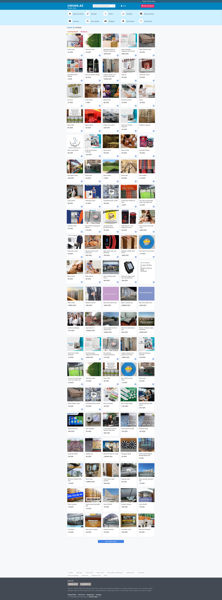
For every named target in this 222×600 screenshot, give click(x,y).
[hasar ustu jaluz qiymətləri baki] (146, 470)
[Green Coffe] (75, 116)
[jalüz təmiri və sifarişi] (93, 520)
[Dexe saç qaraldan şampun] (93, 66)
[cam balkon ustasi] (129, 520)
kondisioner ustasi (96, 575)
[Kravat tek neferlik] (75, 445)
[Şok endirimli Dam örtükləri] (75, 66)
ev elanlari (70, 572)
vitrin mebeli (141, 572)
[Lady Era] (129, 66)
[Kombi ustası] (75, 40)
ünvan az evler (89, 572)
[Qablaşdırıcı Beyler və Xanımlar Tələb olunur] (111, 40)
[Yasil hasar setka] (93, 40)
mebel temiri (79, 572)
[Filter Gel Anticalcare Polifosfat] (93, 141)
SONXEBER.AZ (85, 584)
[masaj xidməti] (75, 191)
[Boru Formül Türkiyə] (129, 394)
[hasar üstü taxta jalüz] (146, 520)
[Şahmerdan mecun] (147, 66)
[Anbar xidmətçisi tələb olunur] (111, 267)
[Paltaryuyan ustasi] (93, 191)
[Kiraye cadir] (129, 166)
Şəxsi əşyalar (94, 21)
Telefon (110, 14)
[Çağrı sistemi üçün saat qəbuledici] (111, 242)
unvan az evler (100, 572)
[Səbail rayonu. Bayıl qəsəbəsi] (111, 470)
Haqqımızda (90, 594)
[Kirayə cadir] (93, 166)
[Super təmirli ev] (93, 319)
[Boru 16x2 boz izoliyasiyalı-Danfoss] (93, 217)
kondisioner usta (130, 572)
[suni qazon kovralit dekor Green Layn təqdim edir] (147, 191)
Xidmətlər (93, 14)
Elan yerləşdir (148, 6)
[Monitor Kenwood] (75, 420)
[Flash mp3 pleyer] (111, 394)
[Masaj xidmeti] (129, 141)
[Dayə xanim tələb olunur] (146, 294)
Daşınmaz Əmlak (78, 14)
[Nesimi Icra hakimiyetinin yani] (129, 319)
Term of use (81, 594)
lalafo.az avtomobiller (73, 575)
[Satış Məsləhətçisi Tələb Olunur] (146, 394)
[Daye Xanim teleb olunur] (111, 294)
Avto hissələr (130, 21)
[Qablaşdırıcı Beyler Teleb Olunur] (129, 242)
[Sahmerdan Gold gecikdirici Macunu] (111, 217)
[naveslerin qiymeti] (111, 520)
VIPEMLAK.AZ (73, 584)
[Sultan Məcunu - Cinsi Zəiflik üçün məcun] (129, 217)
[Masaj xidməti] (111, 91)
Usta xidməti (148, 21)
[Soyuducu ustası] (75, 217)
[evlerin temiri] (93, 91)
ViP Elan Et (83, 31)
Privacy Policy (72, 594)
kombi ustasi (85, 575)
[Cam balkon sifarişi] (75, 166)
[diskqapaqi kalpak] (129, 445)
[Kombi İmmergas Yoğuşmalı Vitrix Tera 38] (129, 40)
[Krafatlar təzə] (93, 445)
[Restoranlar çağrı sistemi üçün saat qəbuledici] (129, 267)
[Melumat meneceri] (93, 294)
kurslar (105, 575)
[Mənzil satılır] (75, 294)
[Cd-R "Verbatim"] (93, 420)
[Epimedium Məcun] (147, 141)
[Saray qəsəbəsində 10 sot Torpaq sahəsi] (111, 319)
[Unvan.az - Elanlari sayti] (75, 5)
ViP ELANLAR (73, 31)
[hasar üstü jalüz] (111, 495)
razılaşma (98, 594)
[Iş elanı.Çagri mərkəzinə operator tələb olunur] (111, 420)
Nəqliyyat (111, 21)
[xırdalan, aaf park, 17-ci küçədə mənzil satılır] (111, 66)
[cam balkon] (75, 520)
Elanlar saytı (72, 8)
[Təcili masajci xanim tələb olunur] (147, 217)
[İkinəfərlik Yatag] (146, 420)
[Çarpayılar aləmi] (129, 470)
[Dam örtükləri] (147, 166)
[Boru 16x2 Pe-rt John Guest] (147, 242)
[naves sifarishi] (146, 495)
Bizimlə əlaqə (151, 1)
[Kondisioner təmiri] (129, 91)
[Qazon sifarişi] (111, 166)
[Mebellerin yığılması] (147, 116)
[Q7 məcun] (75, 91)
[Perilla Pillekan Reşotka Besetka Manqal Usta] (146, 445)
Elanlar (144, 1)
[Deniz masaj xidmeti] (75, 141)
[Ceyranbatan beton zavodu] (111, 191)
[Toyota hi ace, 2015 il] (111, 116)
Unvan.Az (71, 27)
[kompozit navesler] (129, 495)
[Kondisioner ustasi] (75, 242)
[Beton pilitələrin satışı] (147, 40)
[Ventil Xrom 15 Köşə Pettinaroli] (129, 116)
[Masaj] (147, 91)
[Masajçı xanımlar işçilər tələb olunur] (93, 242)
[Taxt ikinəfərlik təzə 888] (129, 420)
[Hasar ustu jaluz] (75, 495)
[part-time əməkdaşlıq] (75, 319)
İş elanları (76, 21)
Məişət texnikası (149, 14)
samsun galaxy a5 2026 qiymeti (115, 572)
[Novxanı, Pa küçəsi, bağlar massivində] (146, 319)
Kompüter (129, 14)
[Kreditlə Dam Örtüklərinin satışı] (129, 191)
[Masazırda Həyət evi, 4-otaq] (111, 445)
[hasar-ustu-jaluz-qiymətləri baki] (93, 495)
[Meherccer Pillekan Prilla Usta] (75, 470)
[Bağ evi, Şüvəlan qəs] (129, 294)
